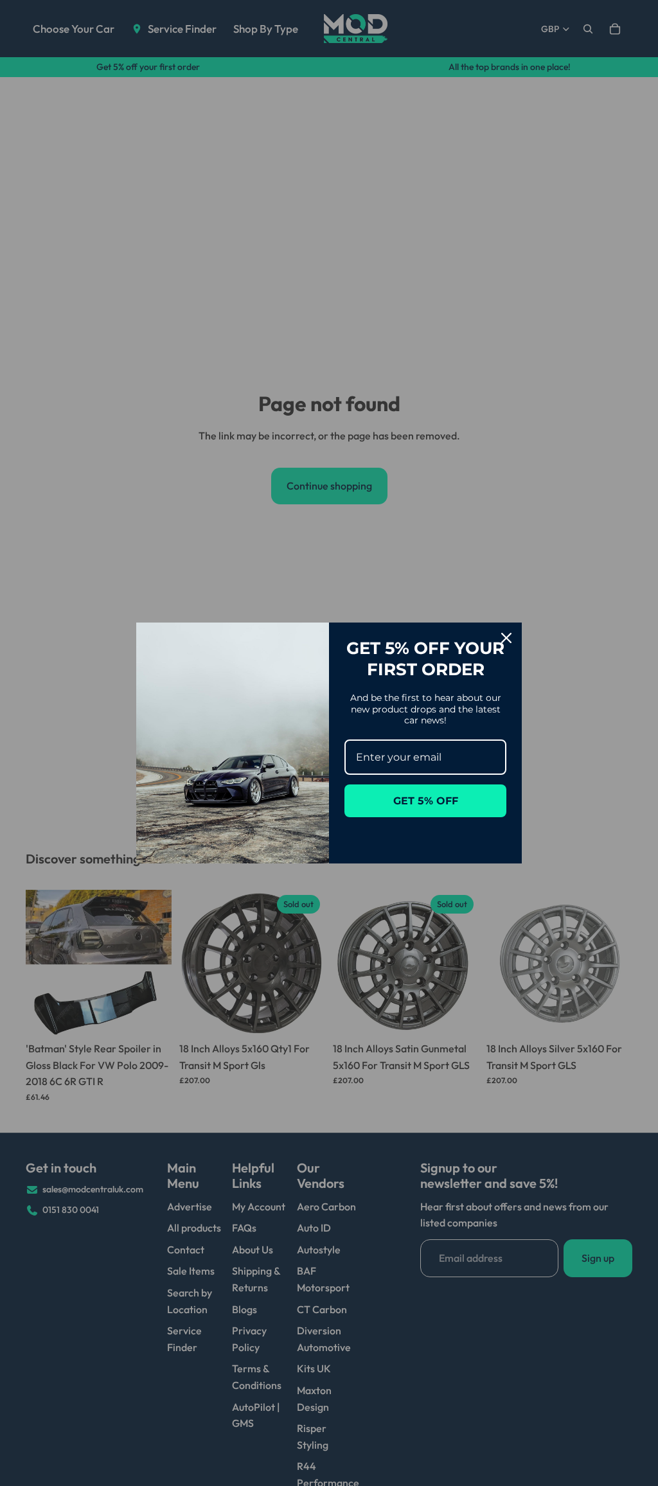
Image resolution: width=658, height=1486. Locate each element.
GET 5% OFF (425, 801)
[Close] (506, 638)
